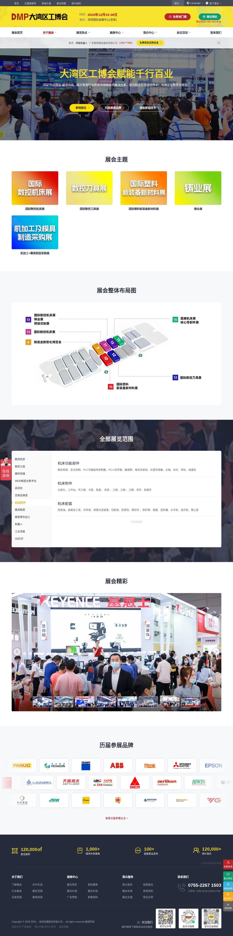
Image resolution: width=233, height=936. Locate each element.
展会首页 (17, 32)
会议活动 (182, 32)
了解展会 (17, 884)
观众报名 (127, 884)
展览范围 (37, 891)
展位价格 (72, 891)
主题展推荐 (30, 3)
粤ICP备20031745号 (45, 927)
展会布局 (127, 891)
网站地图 (63, 927)
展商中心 (115, 32)
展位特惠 (61, 3)
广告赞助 (72, 897)
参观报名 (81, 107)
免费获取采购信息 (166, 42)
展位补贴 (93, 891)
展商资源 (37, 897)
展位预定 (211, 16)
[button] (216, 651)
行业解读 (17, 891)
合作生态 (37, 884)
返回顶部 (228, 908)
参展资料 (93, 897)
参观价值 (46, 3)
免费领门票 (180, 16)
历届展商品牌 (113, 107)
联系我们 (215, 32)
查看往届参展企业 (115, 818)
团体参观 (228, 888)
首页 (16, 3)
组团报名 (148, 884)
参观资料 (148, 891)
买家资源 (17, 897)
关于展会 (48, 32)
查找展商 (93, 884)
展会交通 (127, 897)
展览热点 (81, 32)
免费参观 (228, 866)
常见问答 (148, 897)
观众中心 (148, 32)
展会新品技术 (148, 107)
